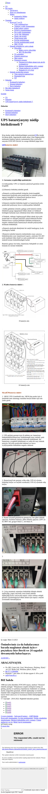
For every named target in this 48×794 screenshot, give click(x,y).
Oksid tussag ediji (20, 38)
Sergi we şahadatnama (18, 12)
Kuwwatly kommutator (9, 718)
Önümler (8, 20)
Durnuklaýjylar (19, 76)
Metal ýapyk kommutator (22, 722)
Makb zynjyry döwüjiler (27, 50)
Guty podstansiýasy (21, 24)
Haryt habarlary (15, 86)
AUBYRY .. (5, 658)
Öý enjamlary (19, 54)
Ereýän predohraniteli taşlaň (24, 42)
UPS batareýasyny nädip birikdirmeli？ (19, 102)
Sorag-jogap (9, 90)
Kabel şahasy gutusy (21, 28)
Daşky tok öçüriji (20, 36)
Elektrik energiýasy (21, 56)
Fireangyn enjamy (20, 60)
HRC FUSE (18, 44)
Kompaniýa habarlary (17, 82)
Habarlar (8, 80)
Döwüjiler (17, 48)
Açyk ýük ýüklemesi (21, 34)
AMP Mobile (33, 716)
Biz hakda (9, 8)
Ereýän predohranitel (21, 40)
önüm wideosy (19, 18)
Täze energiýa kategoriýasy (24, 74)
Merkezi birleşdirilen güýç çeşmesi (31, 66)
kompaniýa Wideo (20, 16)
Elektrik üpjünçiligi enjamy (19, 72)
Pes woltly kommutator (22, 32)
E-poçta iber (5, 726)
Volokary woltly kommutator (24, 26)
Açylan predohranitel (25, 718)
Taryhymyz (14, 10)
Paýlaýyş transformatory (22, 30)
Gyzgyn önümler (7, 716)
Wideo (12, 14)
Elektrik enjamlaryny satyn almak (21, 46)
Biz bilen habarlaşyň (12, 88)
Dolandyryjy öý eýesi (26, 70)
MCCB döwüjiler (25, 52)
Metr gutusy (18, 58)
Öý (6, 6)
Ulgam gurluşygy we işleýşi (28, 68)
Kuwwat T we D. (16, 22)
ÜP (15, 78)
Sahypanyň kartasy (21, 716)
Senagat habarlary (16, 84)
